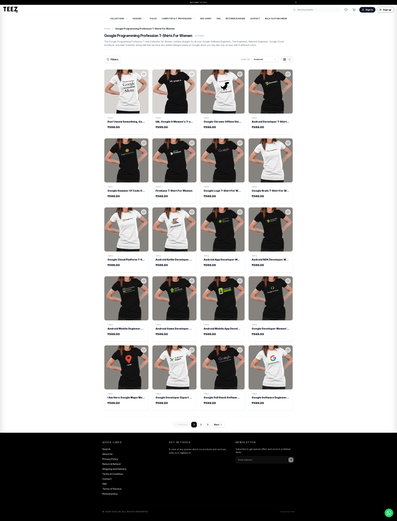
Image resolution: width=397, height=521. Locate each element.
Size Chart (206, 18)
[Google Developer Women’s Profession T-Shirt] (270, 308)
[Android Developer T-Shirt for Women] (270, 102)
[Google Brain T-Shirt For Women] (270, 171)
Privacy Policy (110, 459)
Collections (117, 18)
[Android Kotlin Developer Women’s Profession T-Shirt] (174, 240)
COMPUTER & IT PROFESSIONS (177, 18)
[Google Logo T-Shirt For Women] (222, 171)
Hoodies (137, 18)
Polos (153, 18)
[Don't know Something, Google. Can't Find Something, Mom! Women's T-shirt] (126, 102)
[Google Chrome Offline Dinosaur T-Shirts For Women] (222, 102)
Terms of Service (111, 488)
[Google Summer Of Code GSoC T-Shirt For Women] (126, 171)
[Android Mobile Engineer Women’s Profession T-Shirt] (126, 308)
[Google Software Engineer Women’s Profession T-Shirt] (270, 378)
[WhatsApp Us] (389, 513)
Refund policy (110, 493)
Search (106, 449)
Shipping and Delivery (114, 469)
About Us (107, 454)
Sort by (245, 59)
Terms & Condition (112, 474)
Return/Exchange (235, 18)
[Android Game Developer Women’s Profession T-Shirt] (174, 308)
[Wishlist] (346, 10)
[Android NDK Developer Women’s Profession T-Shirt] (270, 240)
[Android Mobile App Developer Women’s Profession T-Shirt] (222, 308)
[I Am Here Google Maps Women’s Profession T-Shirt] (126, 378)
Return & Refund (111, 464)
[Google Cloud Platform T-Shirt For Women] (126, 240)
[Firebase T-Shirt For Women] (174, 171)
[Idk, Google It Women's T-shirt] (174, 102)
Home (107, 28)
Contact (255, 18)
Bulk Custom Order (276, 18)
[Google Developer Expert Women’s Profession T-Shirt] (174, 378)
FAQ (219, 18)
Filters (114, 59)
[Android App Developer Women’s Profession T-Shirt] (222, 240)
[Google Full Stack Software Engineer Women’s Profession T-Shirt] (222, 378)
